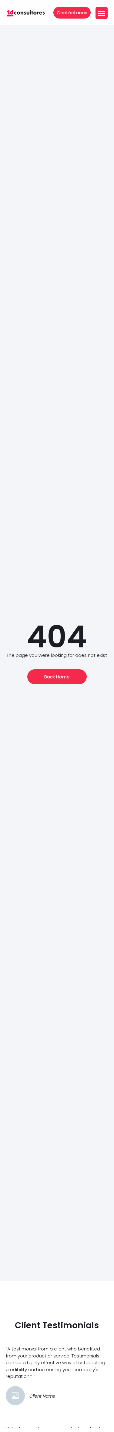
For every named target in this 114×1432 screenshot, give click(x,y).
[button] (102, 13)
